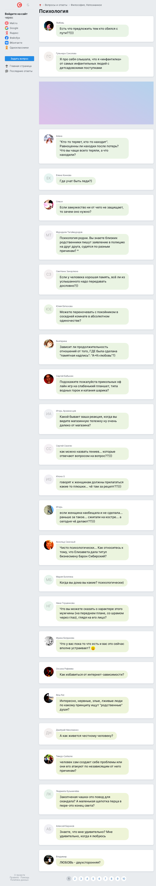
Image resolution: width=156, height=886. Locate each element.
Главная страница (21, 65)
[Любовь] (50, 26)
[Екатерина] (50, 344)
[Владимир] (50, 860)
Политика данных (19, 880)
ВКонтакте (16, 42)
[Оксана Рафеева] (50, 672)
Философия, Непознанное (86, 4)
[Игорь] (50, 510)
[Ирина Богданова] (50, 641)
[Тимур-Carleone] (50, 759)
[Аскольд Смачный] (50, 545)
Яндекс (14, 32)
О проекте (19, 875)
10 (123, 878)
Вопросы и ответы (56, 4)
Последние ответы (21, 71)
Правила (14, 877)
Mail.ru (13, 23)
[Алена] (50, 139)
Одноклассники (19, 47)
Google (14, 28)
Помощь (25, 877)
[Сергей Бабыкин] (50, 379)
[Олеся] (50, 204)
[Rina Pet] (50, 698)
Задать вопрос (19, 58)
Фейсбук (15, 37)
